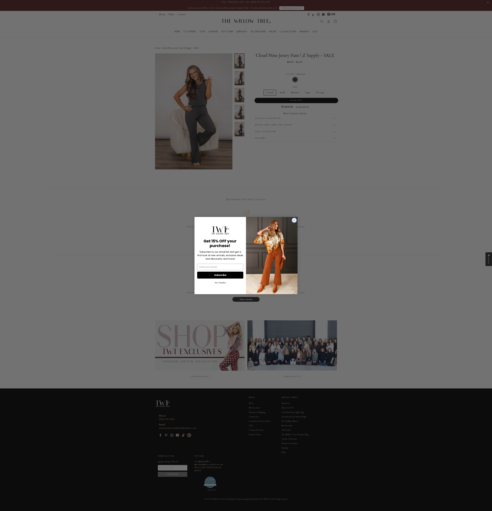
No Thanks (220, 282)
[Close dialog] (294, 220)
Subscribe (220, 275)
